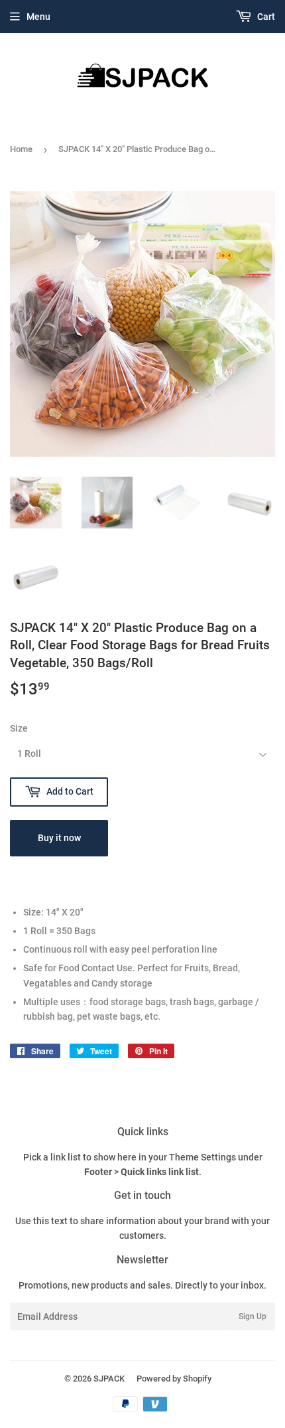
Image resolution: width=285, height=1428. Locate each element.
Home (21, 149)
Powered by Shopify (174, 1379)
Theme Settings (202, 1157)
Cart (265, 16)
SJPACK (109, 1379)
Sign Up (252, 1316)
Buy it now (59, 838)
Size (19, 728)
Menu (38, 16)
